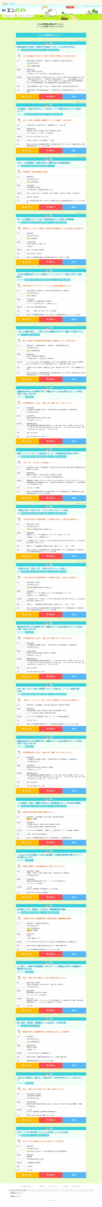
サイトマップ (97, 6)
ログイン (77, 7)
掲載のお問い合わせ (76, 1186)
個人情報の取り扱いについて (28, 1186)
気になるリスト (10, 16)
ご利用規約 (41, 1186)
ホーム (39, 26)
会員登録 (70, 7)
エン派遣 (5, 3)
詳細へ (74, 96)
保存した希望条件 (27, 16)
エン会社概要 (64, 1186)
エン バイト (12, 3)
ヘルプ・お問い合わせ (88, 6)
